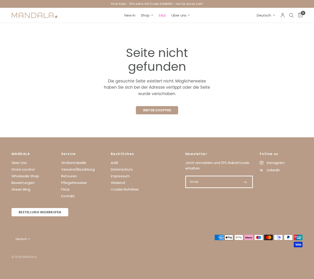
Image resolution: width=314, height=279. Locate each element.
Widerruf (118, 182)
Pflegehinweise (74, 182)
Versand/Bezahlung (78, 169)
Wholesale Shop (25, 176)
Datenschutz (122, 169)
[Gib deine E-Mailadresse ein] (245, 182)
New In (129, 15)
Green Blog (20, 189)
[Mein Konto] (282, 15)
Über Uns (19, 162)
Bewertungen (22, 182)
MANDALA (20, 153)
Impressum (120, 176)
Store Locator (23, 169)
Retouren (69, 176)
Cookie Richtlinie (125, 189)
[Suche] (291, 15)
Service (68, 153)
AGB (114, 162)
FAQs (65, 189)
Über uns (178, 15)
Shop (145, 15)
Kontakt (68, 196)
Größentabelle (73, 162)
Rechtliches (122, 153)
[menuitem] (130, 15)
